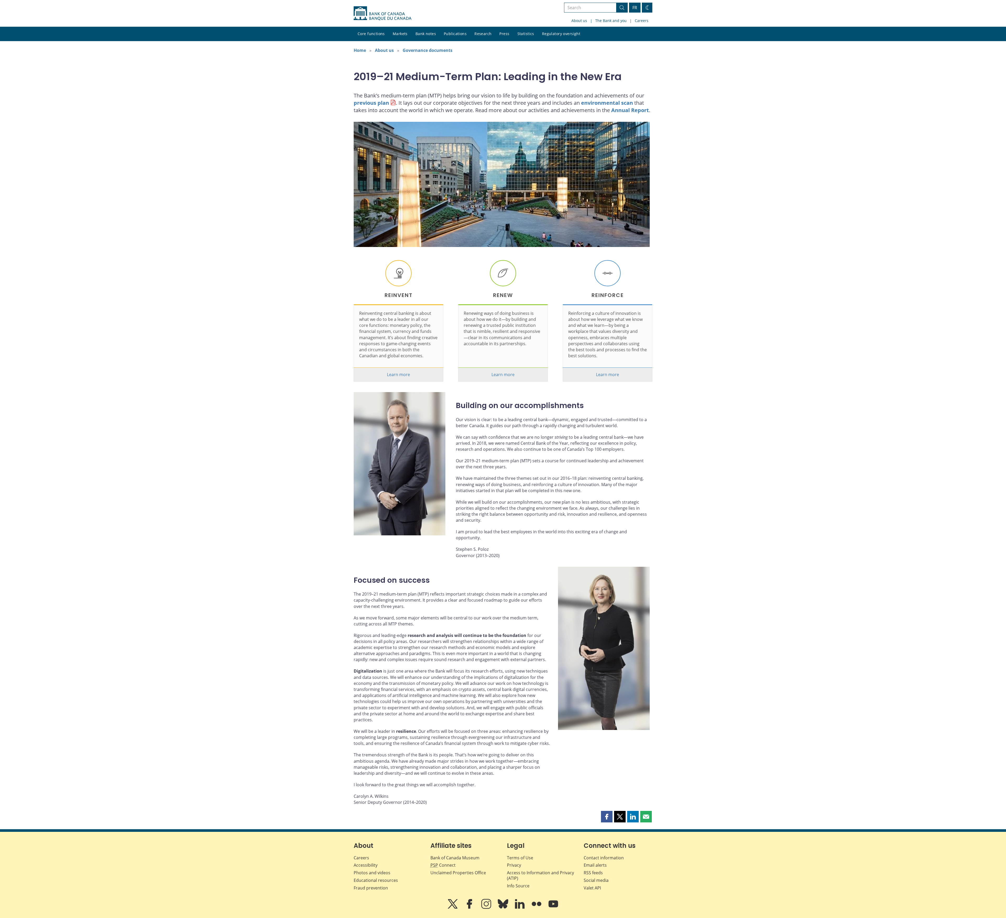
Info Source (518, 886)
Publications (455, 33)
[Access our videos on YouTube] (553, 907)
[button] (607, 816)
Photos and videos (372, 873)
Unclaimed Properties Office (458, 873)
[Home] (382, 13)
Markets (400, 33)
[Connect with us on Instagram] (486, 907)
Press (504, 33)
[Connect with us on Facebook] (470, 907)
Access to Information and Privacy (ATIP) (540, 875)
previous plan (371, 102)
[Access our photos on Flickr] (537, 907)
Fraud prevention (371, 888)
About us (579, 20)
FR (634, 7)
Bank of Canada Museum (454, 858)
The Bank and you (611, 20)
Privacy (514, 865)
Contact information (604, 858)
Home (360, 50)
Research (482, 33)
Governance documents (427, 50)
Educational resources (376, 880)
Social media (596, 880)
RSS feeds (593, 873)
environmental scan (607, 102)
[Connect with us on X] (453, 907)
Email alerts (595, 865)
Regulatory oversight (561, 33)
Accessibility (366, 865)
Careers (641, 20)
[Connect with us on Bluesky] (503, 907)
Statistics (525, 33)
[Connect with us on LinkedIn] (520, 907)
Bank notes (425, 33)
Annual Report (630, 110)
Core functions (371, 33)
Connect (443, 865)
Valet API (592, 888)
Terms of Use (520, 858)
